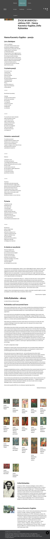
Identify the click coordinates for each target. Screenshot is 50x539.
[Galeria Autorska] (5, 9)
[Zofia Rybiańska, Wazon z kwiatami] (43, 420)
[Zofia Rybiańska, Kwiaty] (16, 402)
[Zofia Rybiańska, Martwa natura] (43, 402)
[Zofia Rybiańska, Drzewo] (16, 467)
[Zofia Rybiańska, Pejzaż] (7, 401)
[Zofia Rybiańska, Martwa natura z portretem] (16, 421)
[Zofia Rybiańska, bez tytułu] (16, 441)
